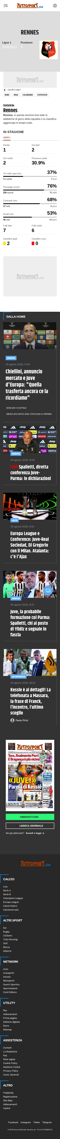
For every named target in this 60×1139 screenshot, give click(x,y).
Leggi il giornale (31, 826)
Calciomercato (11, 909)
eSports (7, 951)
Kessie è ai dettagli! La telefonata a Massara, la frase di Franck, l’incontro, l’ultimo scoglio (30, 701)
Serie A (7, 890)
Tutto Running (10, 939)
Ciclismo (7, 935)
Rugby (6, 931)
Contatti (7, 1047)
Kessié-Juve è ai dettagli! (16, 408)
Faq (5, 1055)
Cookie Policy (10, 1063)
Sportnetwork (10, 988)
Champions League (13, 898)
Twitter (36, 1122)
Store (6, 1025)
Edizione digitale (11, 1021)
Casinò (6, 1108)
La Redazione (10, 1051)
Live (5, 886)
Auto (5, 969)
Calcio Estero (10, 905)
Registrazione (10, 1096)
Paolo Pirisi (22, 720)
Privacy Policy (10, 1070)
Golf (5, 943)
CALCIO (14, 520)
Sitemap (7, 1029)
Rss (5, 1010)
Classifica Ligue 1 (14, 90)
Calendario (28, 95)
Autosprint (8, 972)
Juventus (11, 358)
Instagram (26, 1122)
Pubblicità (8, 1092)
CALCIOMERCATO (18, 677)
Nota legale (9, 1059)
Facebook (13, 1122)
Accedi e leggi (33, 833)
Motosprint (8, 980)
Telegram (47, 1122)
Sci (4, 927)
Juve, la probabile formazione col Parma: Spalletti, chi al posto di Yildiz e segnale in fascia (30, 623)
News (7, 95)
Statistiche (42, 95)
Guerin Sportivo (11, 984)
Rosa (16, 95)
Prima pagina (10, 1018)
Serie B (7, 894)
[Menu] (5, 5)
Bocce (6, 947)
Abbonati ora (29, 817)
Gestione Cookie (11, 1067)
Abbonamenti (10, 1014)
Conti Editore (10, 992)
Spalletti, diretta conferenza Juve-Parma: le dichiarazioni (30, 472)
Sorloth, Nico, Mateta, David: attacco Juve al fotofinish (27, 414)
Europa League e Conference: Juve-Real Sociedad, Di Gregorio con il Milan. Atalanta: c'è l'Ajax (29, 545)
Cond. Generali (11, 1074)
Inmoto (7, 976)
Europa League (11, 902)
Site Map (7, 1100)
